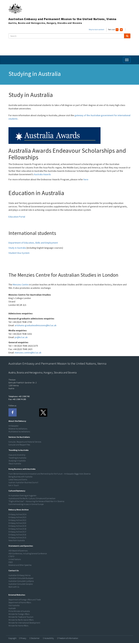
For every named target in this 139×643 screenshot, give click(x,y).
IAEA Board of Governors (18, 550)
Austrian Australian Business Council (23, 482)
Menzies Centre (21, 284)
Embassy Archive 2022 (17, 520)
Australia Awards (42, 174)
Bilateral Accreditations (17, 428)
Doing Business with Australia (20, 476)
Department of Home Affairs (19, 602)
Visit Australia (13, 605)
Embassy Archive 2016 (17, 534)
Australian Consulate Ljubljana (21, 581)
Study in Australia (17, 247)
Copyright (12, 638)
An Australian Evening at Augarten (22, 495)
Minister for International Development (24, 622)
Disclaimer (35, 638)
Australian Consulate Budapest (20, 578)
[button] (16, 421)
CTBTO (11, 556)
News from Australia (16, 540)
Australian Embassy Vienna (19, 575)
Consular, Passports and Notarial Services (24, 441)
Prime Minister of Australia (19, 611)
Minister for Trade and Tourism (20, 617)
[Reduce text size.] (117, 29)
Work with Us (13, 587)
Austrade (12, 608)
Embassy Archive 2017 (17, 531)
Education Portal (16, 216)
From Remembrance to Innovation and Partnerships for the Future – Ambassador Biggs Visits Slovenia (49, 473)
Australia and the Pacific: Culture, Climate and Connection (31, 498)
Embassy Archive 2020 (17, 523)
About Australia (14, 463)
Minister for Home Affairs (18, 625)
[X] (43, 412)
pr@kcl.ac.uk (21, 337)
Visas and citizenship (16, 455)
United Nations (14, 559)
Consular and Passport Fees (19, 444)
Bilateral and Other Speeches (20, 565)
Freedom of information (68, 638)
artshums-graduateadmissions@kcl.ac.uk (35, 325)
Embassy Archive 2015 (17, 537)
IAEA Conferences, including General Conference (27, 553)
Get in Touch (13, 485)
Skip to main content (96, 29)
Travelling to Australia (17, 457)
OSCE (10, 562)
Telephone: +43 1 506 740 (18, 396)
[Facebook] (12, 412)
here (86, 179)
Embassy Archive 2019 (17, 526)
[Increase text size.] (121, 29)
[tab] (69, 421)
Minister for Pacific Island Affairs (21, 620)
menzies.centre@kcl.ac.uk (28, 352)
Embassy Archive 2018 (17, 529)
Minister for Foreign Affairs (18, 614)
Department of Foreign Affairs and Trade (24, 599)
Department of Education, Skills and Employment (33, 242)
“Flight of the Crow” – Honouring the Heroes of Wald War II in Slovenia (36, 501)
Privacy (23, 638)
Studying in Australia (17, 460)
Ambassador (13, 425)
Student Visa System (18, 252)
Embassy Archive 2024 (17, 514)
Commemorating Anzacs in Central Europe (26, 504)
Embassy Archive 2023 (17, 517)
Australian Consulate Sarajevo (20, 584)
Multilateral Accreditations (19, 431)
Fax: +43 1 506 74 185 (17, 399)
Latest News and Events (17, 479)
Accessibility (49, 638)
